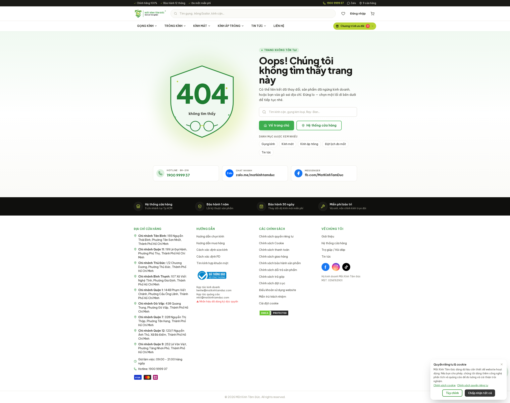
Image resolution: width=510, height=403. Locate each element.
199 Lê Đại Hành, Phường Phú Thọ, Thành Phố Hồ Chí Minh (162, 253)
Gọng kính (268, 144)
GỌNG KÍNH (145, 26)
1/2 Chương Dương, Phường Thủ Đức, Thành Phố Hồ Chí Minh (162, 267)
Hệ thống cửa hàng (321, 125)
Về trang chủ (279, 125)
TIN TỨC (257, 26)
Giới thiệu (328, 236)
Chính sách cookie (445, 385)
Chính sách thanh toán (274, 250)
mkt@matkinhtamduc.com (212, 297)
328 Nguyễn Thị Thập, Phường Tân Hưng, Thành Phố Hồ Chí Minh (162, 321)
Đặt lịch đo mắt (335, 144)
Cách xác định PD (208, 256)
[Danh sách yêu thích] (343, 13)
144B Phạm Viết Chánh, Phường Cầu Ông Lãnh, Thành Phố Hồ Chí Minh (163, 294)
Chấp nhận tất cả (480, 393)
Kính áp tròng (309, 144)
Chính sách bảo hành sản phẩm (280, 263)
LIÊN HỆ (279, 26)
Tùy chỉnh (452, 393)
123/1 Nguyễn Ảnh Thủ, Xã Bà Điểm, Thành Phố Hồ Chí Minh (162, 334)
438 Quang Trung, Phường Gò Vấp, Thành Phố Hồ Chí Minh (163, 307)
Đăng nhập (358, 13)
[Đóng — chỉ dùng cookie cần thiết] (501, 364)
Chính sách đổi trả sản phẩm (278, 270)
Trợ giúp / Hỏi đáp (333, 250)
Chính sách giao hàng (273, 256)
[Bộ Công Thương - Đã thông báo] (211, 275)
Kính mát (288, 144)
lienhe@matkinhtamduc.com (213, 290)
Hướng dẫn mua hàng (210, 243)
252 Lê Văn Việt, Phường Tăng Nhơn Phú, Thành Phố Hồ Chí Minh (162, 348)
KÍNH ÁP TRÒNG (229, 26)
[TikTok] (346, 267)
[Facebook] (326, 267)
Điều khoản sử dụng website (277, 290)
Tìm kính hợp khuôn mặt (212, 263)
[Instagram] (336, 267)
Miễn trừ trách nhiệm (272, 296)
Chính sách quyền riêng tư (276, 236)
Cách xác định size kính (212, 250)
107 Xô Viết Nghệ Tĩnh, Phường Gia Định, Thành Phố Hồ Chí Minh (162, 280)
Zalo (353, 3)
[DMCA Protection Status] (286, 313)
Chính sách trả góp (271, 276)
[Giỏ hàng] (372, 13)
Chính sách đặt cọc (272, 283)
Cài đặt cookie (269, 303)
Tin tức (266, 152)
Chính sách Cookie (271, 243)
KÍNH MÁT (200, 26)
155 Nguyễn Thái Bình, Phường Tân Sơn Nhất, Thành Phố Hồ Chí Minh (160, 240)
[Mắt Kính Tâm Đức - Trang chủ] (150, 13)
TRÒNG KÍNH (173, 26)
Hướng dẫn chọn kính (210, 236)
